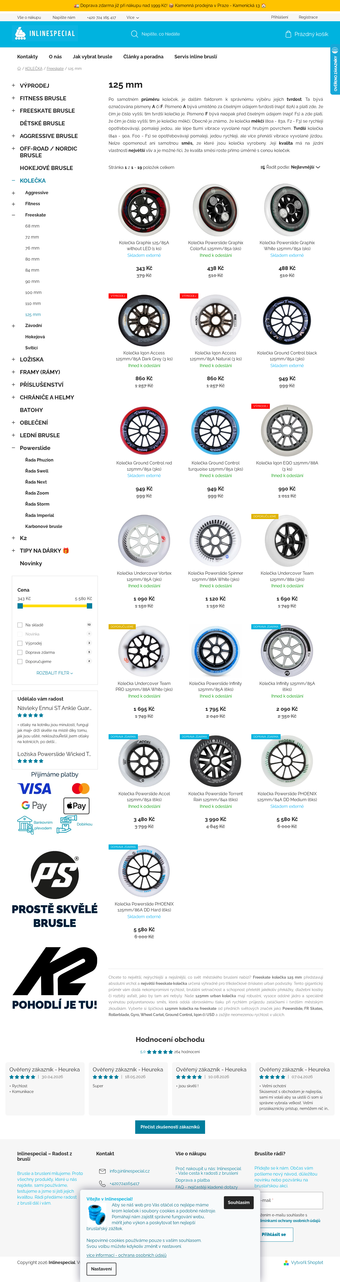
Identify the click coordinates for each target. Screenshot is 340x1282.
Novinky (31, 563)
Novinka (58, 634)
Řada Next (36, 482)
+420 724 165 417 (101, 17)
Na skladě (58, 625)
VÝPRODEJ (34, 85)
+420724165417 (124, 1183)
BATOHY (31, 410)
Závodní (33, 325)
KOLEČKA (33, 180)
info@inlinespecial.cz (130, 1171)
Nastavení (101, 1269)
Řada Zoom (37, 493)
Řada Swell (36, 471)
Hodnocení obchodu (170, 1039)
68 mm (32, 226)
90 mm (32, 281)
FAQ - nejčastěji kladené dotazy (207, 1187)
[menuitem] (27, 57)
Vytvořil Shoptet (307, 1262)
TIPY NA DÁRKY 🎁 (44, 550)
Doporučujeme (58, 661)
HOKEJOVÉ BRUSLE (46, 168)
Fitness (32, 203)
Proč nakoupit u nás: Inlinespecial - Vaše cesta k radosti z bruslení (208, 1171)
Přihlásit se (274, 1234)
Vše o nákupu (29, 17)
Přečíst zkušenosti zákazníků (170, 1127)
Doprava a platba (193, 1180)
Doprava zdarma (58, 652)
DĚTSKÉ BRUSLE (42, 123)
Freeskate (35, 215)
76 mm (32, 248)
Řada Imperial (39, 515)
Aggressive (36, 192)
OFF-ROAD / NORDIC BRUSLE (48, 152)
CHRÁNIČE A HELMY (47, 397)
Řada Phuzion (39, 460)
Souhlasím (239, 1202)
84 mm (32, 270)
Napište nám (64, 17)
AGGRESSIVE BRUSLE (49, 136)
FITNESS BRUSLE (43, 98)
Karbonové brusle (43, 526)
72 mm (32, 237)
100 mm (33, 292)
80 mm (32, 259)
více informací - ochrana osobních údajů (127, 1255)
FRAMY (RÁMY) (40, 372)
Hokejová (35, 336)
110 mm (33, 303)
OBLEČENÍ (34, 422)
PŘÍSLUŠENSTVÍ (41, 384)
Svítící (31, 347)
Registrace (308, 17)
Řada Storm (37, 504)
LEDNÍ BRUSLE (40, 435)
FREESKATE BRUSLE (47, 110)
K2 (23, 538)
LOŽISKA (32, 359)
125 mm (33, 314)
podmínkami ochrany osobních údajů (287, 1221)
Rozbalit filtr (53, 673)
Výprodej (58, 643)
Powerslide (35, 448)
